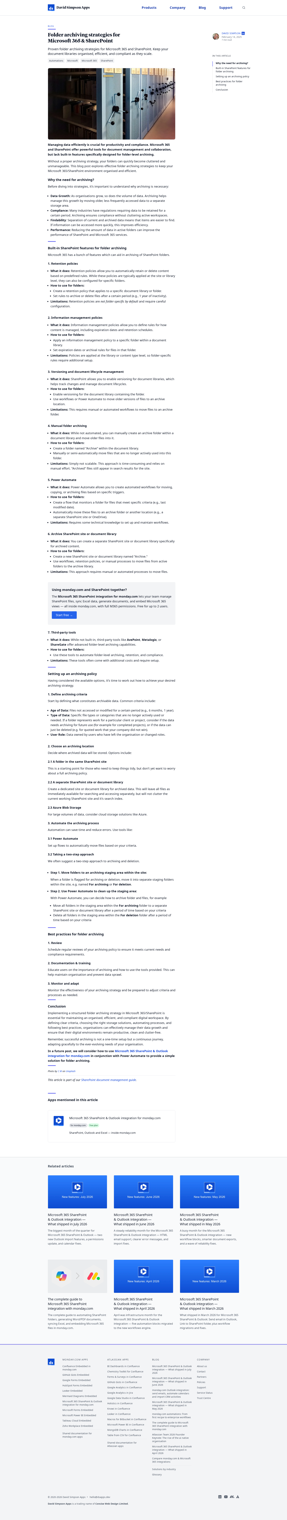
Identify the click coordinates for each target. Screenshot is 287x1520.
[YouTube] (226, 1501)
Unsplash (70, 1071)
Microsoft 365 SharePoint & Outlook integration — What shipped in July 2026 (67, 1219)
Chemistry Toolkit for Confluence (125, 1371)
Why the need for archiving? (232, 63)
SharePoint (107, 60)
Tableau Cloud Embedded (76, 1420)
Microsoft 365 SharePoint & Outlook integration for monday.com (82, 1403)
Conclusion (222, 89)
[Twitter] (237, 1501)
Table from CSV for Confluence (124, 1435)
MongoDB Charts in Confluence (124, 1429)
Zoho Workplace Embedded (77, 1425)
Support (226, 7)
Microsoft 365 (89, 60)
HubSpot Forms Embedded (77, 1385)
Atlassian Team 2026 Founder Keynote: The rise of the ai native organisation (170, 1438)
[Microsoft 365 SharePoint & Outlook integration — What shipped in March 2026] (209, 1276)
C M (60, 1071)
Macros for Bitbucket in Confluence (126, 1419)
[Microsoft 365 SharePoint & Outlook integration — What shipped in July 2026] (77, 1191)
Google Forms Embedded (76, 1380)
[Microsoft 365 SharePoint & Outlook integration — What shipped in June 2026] (143, 1191)
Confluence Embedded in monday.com (76, 1368)
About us (202, 1366)
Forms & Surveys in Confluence (124, 1376)
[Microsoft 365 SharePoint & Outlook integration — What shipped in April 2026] (143, 1276)
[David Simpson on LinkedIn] (243, 33)
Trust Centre (204, 1398)
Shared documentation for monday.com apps (77, 1435)
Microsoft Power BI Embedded (79, 1415)
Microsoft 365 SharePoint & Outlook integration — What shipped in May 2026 (200, 1219)
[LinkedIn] (220, 1501)
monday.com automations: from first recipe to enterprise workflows (171, 1415)
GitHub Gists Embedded (75, 1374)
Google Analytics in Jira (120, 1392)
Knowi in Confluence (118, 1408)
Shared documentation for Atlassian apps (122, 1444)
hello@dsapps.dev (100, 1497)
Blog (202, 7)
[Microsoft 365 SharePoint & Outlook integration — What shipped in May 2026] (209, 1191)
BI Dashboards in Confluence (123, 1366)
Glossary (157, 1474)
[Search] (243, 7)
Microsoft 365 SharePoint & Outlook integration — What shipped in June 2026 (134, 1219)
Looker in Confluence (119, 1414)
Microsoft (72, 60)
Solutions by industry (164, 1469)
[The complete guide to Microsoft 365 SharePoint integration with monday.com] (77, 1276)
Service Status (205, 1392)
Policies (201, 1382)
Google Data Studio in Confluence (126, 1398)
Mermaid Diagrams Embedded (79, 1396)
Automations (56, 60)
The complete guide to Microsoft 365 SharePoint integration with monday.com (70, 1304)
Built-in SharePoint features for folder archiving (233, 70)
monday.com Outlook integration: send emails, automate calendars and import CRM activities (170, 1393)
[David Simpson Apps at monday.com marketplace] (232, 1501)
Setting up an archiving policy (232, 76)
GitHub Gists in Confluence (122, 1382)
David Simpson (231, 33)
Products (149, 7)
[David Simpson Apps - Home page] (51, 1362)
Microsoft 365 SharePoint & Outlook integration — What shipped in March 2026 (202, 1304)
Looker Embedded (72, 1390)
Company (177, 7)
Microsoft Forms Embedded (77, 1410)
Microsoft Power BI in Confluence (125, 1424)
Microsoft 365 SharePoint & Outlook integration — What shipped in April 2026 (134, 1304)
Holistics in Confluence (120, 1403)
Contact (201, 1371)
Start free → (64, 615)
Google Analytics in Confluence (124, 1387)
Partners (201, 1376)
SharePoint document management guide (108, 1080)
